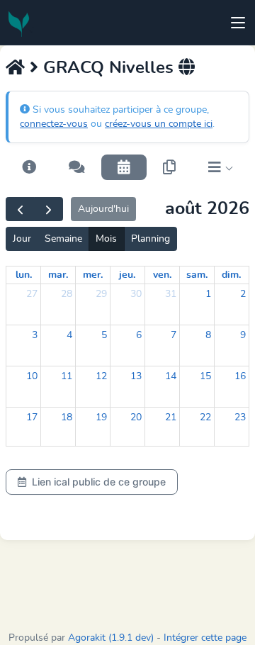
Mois (106, 239)
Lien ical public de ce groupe (99, 482)
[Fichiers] (169, 167)
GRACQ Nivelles (108, 68)
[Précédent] (20, 209)
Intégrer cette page (205, 638)
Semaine (63, 239)
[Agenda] (124, 167)
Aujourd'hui (103, 209)
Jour (22, 239)
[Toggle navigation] (238, 22)
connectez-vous (54, 124)
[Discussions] (76, 167)
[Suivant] (48, 209)
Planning (150, 239)
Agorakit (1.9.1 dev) (111, 638)
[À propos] (29, 167)
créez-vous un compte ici (158, 124)
